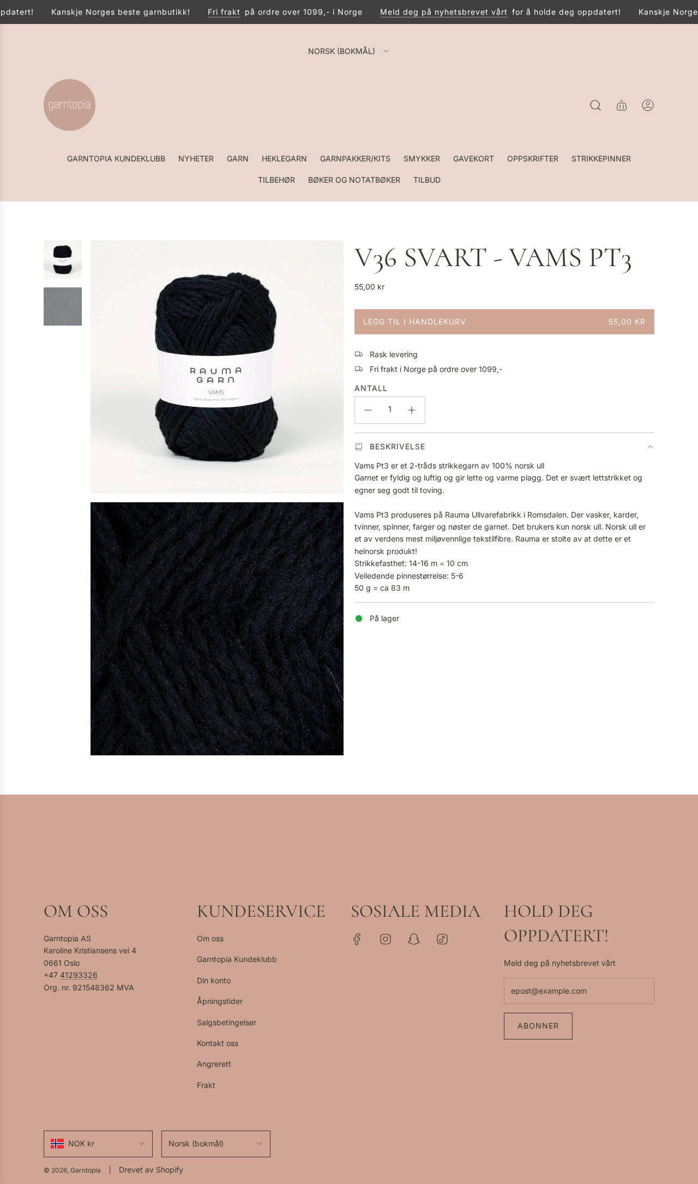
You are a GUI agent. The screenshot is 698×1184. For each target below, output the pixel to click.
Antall (371, 388)
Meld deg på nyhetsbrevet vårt (434, 11)
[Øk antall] (412, 410)
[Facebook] (357, 939)
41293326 (79, 974)
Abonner (538, 1025)
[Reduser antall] (368, 410)
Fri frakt (214, 11)
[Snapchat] (414, 939)
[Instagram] (385, 939)
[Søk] (595, 105)
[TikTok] (442, 939)
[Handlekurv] (622, 105)
